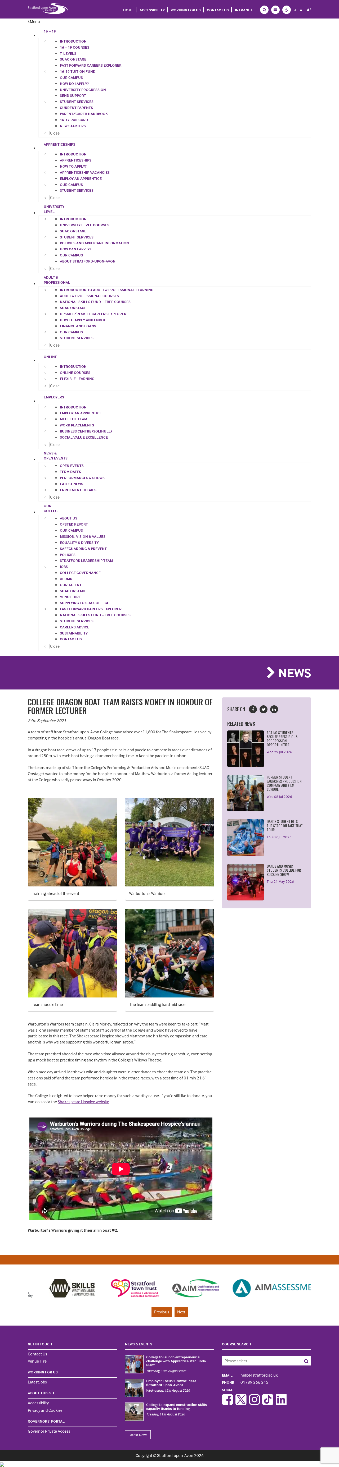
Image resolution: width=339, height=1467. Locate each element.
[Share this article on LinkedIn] (274, 709)
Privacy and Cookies (45, 1410)
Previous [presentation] (161, 1311)
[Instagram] (254, 1403)
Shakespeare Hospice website (83, 1101)
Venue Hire (37, 1361)
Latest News (137, 1434)
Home (128, 10)
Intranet (243, 10)
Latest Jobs (37, 1382)
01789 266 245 (245, 1382)
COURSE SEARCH (236, 1344)
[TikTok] (267, 1403)
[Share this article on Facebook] (253, 709)
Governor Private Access (49, 1431)
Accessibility (152, 10)
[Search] (302, 1360)
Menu (35, 21)
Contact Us (218, 10)
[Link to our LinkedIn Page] (281, 1403)
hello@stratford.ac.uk (250, 1375)
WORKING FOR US (186, 10)
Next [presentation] (181, 1311)
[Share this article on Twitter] (263, 709)
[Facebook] (227, 1403)
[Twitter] (241, 1403)
